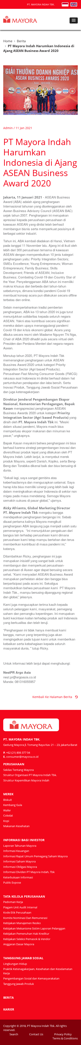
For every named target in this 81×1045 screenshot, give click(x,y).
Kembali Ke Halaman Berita (52, 697)
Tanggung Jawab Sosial (23, 958)
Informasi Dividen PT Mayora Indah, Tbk (29, 872)
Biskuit (7, 800)
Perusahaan (13, 764)
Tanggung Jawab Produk (18, 984)
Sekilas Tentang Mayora (18, 770)
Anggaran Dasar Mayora (18, 944)
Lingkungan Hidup (15, 964)
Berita (21, 41)
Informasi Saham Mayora (19, 861)
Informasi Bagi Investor (23, 840)
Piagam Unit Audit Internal (20, 907)
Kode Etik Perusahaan (17, 912)
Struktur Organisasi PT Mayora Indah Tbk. (30, 775)
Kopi (6, 821)
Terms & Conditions (65, 1038)
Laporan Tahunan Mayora (19, 846)
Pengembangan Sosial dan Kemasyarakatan (31, 978)
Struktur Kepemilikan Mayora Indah (26, 780)
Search (14, 1034)
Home (7, 41)
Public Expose (12, 882)
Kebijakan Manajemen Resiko (22, 923)
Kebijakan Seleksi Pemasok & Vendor (26, 939)
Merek (8, 794)
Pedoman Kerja (13, 902)
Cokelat (8, 815)
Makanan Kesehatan (16, 826)
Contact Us (36, 1034)
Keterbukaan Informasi (18, 877)
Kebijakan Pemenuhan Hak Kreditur (26, 934)
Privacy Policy (63, 1034)
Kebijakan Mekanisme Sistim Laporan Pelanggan (34, 928)
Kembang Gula (12, 805)
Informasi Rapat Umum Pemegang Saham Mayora (35, 856)
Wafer (7, 810)
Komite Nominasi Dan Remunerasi (25, 918)
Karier (8, 1009)
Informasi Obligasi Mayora (20, 867)
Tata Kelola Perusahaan (24, 896)
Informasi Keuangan (16, 851)
